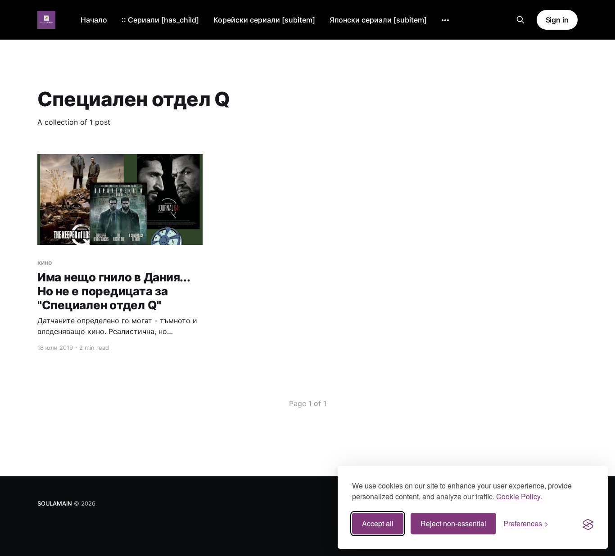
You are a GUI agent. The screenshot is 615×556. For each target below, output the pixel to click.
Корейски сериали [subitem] (264, 19)
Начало (94, 19)
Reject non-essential (453, 523)
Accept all (377, 523)
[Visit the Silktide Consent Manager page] (588, 523)
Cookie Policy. (519, 496)
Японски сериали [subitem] (378, 19)
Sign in (557, 19)
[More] (445, 20)
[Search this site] (520, 20)
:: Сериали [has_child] (160, 19)
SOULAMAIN (54, 503)
